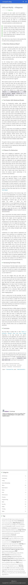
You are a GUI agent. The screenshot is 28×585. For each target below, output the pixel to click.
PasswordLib (13, 556)
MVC (13, 545)
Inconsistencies (8, 540)
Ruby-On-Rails (5, 566)
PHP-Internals (5, 555)
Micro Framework (5, 547)
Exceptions (12, 533)
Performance (19, 556)
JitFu (10, 542)
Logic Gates (9, 545)
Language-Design (5, 543)
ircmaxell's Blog (7, 2)
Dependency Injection (10, 530)
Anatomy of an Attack (19, 519)
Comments (4, 526)
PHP (4, 363)
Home (3, 540)
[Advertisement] (14, 458)
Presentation (10, 558)
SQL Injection (10, 566)
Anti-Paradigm (9, 521)
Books (3, 524)
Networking (20, 547)
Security (21, 566)
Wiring (9, 572)
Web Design (22, 571)
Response (4, 564)
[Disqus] (14, 390)
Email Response (17, 366)
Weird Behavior (5, 572)
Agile (10, 519)
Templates (18, 567)
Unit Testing (21, 569)
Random (14, 562)
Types (17, 569)
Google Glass (11, 538)
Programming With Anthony (16, 560)
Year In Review (23, 573)
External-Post (17, 533)
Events (8, 533)
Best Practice (16, 523)
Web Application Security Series (13, 571)
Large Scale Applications (14, 544)
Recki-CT (21, 562)
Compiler (13, 526)
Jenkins (7, 542)
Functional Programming (7, 536)
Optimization (12, 551)
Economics (11, 531)
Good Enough (13, 365)
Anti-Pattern (14, 521)
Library (3, 545)
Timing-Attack (4, 569)
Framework (13, 535)
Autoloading (7, 523)
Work (17, 572)
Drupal (7, 531)
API (8, 519)
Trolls (13, 569)
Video (3, 571)
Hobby (22, 538)
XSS (19, 573)
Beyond (22, 523)
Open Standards (5, 551)
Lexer (25, 544)
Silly (6, 567)
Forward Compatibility (6, 535)
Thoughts (22, 567)
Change (13, 524)
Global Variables (20, 536)
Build (6, 524)
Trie (10, 569)
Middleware (11, 547)
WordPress (13, 572)
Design (16, 530)
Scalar (15, 566)
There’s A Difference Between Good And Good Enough (14, 332)
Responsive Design (10, 564)
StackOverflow (12, 567)
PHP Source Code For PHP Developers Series (11, 553)
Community (8, 526)
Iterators (21, 540)
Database (10, 366)
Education (16, 531)
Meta (21, 545)
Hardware (19, 538)
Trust (15, 569)
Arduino (3, 523)
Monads (15, 547)
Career (10, 524)
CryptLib (9, 528)
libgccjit (3, 574)
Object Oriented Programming (12, 363)
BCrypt (11, 523)
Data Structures (20, 528)
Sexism (3, 567)
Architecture (21, 521)
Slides (8, 567)
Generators (14, 536)
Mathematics (16, 545)
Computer (22, 526)
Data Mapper (5, 190)
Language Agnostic (16, 542)
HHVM (15, 538)
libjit (6, 574)
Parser (16, 554)
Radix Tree (4, 562)
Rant (17, 562)
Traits (8, 569)
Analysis (13, 519)
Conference (4, 528)
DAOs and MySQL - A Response (12, 7)
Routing (19, 564)
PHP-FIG (21, 553)
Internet (13, 540)
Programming (10, 10)
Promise (24, 560)
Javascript (4, 542)
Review (15, 564)
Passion (19, 554)
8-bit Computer (5, 519)
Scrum (17, 566)
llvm (8, 574)
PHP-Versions (12, 554)
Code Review (21, 524)
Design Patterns (22, 530)
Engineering (4, 533)
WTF (6, 571)
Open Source (20, 549)
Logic (6, 545)
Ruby (22, 564)
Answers (4, 366)
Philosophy (4, 558)
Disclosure (4, 531)
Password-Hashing (6, 556)
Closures (17, 524)
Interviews (18, 540)
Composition (18, 526)
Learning (19, 365)
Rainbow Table (9, 562)
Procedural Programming (19, 558)
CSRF (8, 524)
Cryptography (14, 528)
